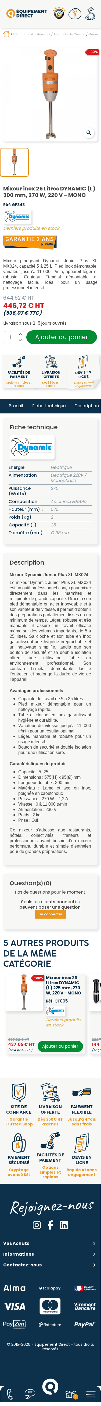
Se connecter (50, 914)
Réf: (7, 205)
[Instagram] (37, 1225)
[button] (74, 13)
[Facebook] (50, 1225)
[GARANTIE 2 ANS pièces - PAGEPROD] (30, 242)
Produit (16, 406)
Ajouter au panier (61, 337)
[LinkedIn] (64, 1225)
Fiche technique (49, 406)
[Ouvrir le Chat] (30, 1394)
